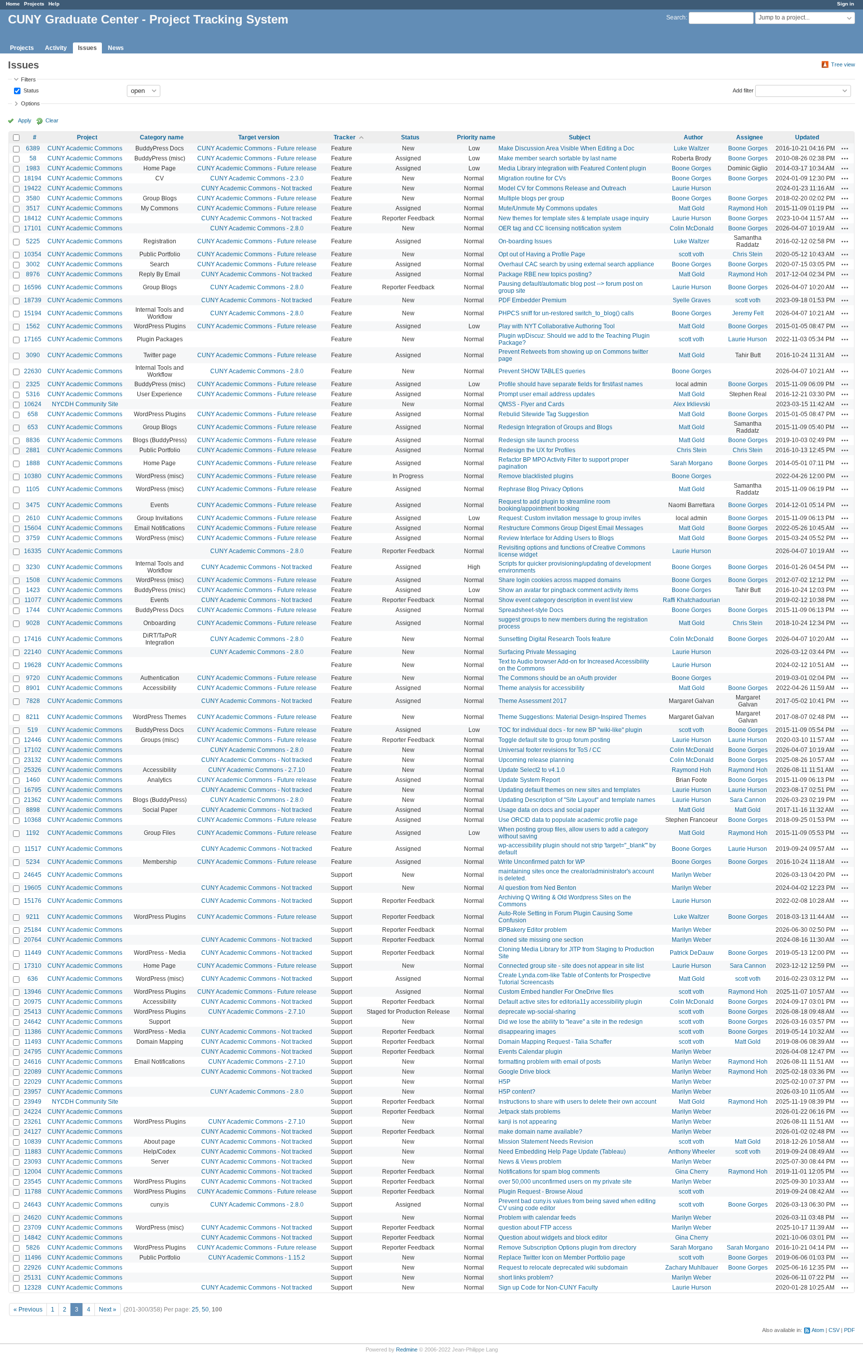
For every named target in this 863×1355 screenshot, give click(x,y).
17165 (32, 339)
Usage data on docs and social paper (549, 809)
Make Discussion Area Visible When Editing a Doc (566, 148)
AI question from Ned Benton (537, 887)
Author (693, 137)
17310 (32, 965)
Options (30, 103)
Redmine (407, 1350)
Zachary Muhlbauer (691, 1267)
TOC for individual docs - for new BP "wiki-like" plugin (570, 729)
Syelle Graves (692, 300)
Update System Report (529, 779)
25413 (32, 1011)
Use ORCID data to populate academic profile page (568, 819)
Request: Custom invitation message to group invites (569, 518)
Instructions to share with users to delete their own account (577, 1101)
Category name (162, 137)
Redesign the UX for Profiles (536, 450)
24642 (32, 1021)
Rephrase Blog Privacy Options (540, 489)
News (116, 47)
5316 (33, 394)
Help (53, 3)
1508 (33, 580)
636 (32, 978)
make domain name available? (540, 1131)
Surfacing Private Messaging (537, 652)
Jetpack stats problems (529, 1111)
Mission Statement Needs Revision (545, 1141)
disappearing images (527, 1031)
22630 (32, 371)
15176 (32, 900)
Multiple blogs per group (531, 198)
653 (32, 427)
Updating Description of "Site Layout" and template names (576, 799)
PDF (849, 1330)
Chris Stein (748, 254)
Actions (845, 148)
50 (205, 1309)
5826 (33, 1247)
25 (195, 1309)
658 (32, 414)
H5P (504, 1081)
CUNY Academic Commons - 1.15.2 (256, 1257)
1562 (33, 326)
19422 (32, 188)
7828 (33, 700)
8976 (33, 274)
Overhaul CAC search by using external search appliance (576, 264)
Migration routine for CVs (532, 178)
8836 (33, 440)
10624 (32, 404)
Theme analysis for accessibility (541, 687)
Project (87, 137)
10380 (32, 476)
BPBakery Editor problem (532, 929)
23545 (32, 1181)
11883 (32, 1151)
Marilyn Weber (691, 874)
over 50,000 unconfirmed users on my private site (565, 1181)
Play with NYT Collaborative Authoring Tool (556, 326)
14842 (32, 1237)
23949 (32, 1101)
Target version (258, 137)
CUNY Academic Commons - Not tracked (256, 188)
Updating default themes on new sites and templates (569, 789)
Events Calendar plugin (530, 1051)
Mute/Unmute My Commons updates (547, 208)
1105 (32, 489)
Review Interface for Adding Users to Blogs (556, 538)
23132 (32, 759)
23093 (32, 1161)
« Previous (27, 1309)
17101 (32, 228)
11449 (32, 952)
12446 (32, 739)
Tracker (345, 137)
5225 (33, 241)
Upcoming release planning (536, 759)
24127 (32, 1131)
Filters (28, 79)
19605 (32, 887)
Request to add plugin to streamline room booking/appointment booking (554, 505)
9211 (32, 916)
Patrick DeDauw (692, 952)
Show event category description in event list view (565, 600)
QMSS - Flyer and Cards (531, 404)
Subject (579, 137)
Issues (87, 47)
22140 (32, 652)
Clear (51, 120)
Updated (807, 137)
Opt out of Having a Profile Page (541, 254)
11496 (32, 1257)
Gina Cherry (691, 1171)
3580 (33, 198)
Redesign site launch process (538, 440)
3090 (33, 355)
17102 (32, 749)
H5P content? (516, 1091)
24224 (32, 1111)
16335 (32, 551)
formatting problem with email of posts (549, 1061)
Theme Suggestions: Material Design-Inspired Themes (572, 716)
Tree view (843, 64)
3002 (33, 264)
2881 (33, 450)
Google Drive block (524, 1071)
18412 (32, 218)
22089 (32, 1071)
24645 (32, 874)
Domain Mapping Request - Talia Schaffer (555, 1041)
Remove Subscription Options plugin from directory (567, 1247)
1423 (33, 590)
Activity (56, 47)
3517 (33, 208)
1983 (33, 168)
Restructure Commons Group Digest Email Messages (570, 528)
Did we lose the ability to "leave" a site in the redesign (570, 1021)
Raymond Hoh (748, 208)
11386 (32, 1031)
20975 (32, 1001)
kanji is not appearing (527, 1121)
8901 (33, 687)
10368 (32, 819)
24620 (32, 1217)
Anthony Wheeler (691, 1151)
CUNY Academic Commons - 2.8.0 (257, 228)
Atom (818, 1330)
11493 (32, 1041)
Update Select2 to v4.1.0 (531, 769)
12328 (32, 1287)
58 (32, 158)
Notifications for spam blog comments (549, 1171)
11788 (32, 1191)
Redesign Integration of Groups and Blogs (555, 427)
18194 (32, 178)
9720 (33, 678)
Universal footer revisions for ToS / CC (549, 749)
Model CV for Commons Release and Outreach (562, 188)
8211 (32, 716)
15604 (32, 528)
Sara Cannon (748, 799)
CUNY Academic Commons (84, 148)
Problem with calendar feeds (537, 1217)
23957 (32, 1091)
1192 (32, 832)
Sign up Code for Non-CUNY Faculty (548, 1287)
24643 (32, 1204)
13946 (32, 991)
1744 (33, 610)
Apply (24, 120)
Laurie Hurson (691, 188)
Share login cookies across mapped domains (559, 580)
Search (676, 17)
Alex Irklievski (691, 404)
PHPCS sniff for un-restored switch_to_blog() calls (566, 313)
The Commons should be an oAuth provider (557, 678)
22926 (32, 1267)
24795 (32, 1051)
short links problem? (525, 1277)
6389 (33, 148)
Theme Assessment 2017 (532, 700)
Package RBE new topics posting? (545, 274)
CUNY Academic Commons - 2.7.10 (256, 769)
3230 (33, 567)
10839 (32, 1141)
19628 (32, 665)
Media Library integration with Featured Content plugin (572, 168)
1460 (33, 779)
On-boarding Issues (525, 241)
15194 (32, 313)
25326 (32, 769)
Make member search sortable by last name (557, 158)
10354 (32, 254)
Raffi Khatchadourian (691, 600)
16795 (32, 789)
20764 (32, 939)
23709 (32, 1227)
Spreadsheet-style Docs (530, 610)
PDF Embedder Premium (532, 300)
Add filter (743, 90)
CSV (834, 1330)
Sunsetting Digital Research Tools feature (554, 639)
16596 (32, 287)
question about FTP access (535, 1227)
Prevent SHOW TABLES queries (541, 371)
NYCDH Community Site (85, 404)
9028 (33, 623)
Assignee (749, 137)
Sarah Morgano (691, 463)
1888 (33, 463)
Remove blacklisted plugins (535, 476)
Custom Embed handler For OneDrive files (555, 991)
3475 (33, 505)
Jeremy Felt (748, 313)
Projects (34, 3)
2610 (33, 518)
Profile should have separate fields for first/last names (570, 384)
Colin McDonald (692, 228)
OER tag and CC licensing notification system (559, 228)
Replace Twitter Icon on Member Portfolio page (561, 1257)
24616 (32, 1061)
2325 (33, 384)
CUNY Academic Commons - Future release (257, 148)
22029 (32, 1081)
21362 (32, 799)
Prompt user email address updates (546, 394)
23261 (32, 1121)
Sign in (845, 3)
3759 (33, 538)
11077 (32, 600)
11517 (32, 848)
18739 (32, 300)
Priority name (476, 137)
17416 (32, 639)
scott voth (691, 254)
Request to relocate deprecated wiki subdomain (563, 1267)
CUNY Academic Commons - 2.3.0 (257, 178)
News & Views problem (529, 1161)
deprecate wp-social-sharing (537, 1011)
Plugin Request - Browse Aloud (540, 1191)
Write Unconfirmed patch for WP (541, 861)
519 (32, 729)
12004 (32, 1171)
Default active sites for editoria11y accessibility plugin (570, 1001)
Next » (107, 1309)
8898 (33, 809)
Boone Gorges (748, 148)
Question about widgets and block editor (552, 1237)
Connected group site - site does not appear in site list (571, 965)
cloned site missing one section (540, 939)
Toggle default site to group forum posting (554, 739)
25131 (32, 1277)
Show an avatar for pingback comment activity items (568, 590)
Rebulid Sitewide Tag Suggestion (543, 414)
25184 (32, 929)
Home (13, 3)
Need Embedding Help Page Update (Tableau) (562, 1151)
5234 (33, 861)
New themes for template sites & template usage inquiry (573, 218)
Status (30, 90)
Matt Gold (692, 208)
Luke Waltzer (691, 148)
